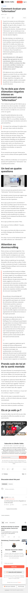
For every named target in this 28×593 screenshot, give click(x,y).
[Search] (25, 522)
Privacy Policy (16, 578)
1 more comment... (5, 515)
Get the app (21, 586)
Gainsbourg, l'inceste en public (10, 540)
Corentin (6, 497)
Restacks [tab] (11, 484)
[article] (14, 532)
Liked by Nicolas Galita (10, 498)
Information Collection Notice (15, 462)
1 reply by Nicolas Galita (11, 509)
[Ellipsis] (26, 497)
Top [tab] (3, 522)
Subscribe (19, 2)
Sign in (25, 2)
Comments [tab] (4, 484)
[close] (24, 543)
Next (23, 474)
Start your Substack (10, 586)
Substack (7, 590)
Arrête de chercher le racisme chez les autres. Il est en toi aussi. (10, 528)
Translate (4, 6)
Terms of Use (21, 460)
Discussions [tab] (12, 522)
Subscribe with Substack (15, 572)
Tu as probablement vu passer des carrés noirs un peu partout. (9, 532)
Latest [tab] (6, 522)
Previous (6, 474)
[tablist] (7, 484)
